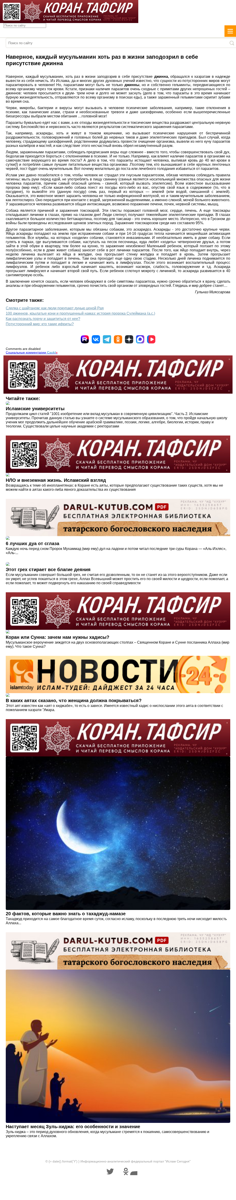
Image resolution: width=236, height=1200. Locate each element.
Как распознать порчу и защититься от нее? (43, 319)
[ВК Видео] (151, 339)
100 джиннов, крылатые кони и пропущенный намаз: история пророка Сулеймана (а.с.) (80, 313)
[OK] (118, 339)
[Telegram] (107, 339)
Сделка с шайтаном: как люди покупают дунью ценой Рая (55, 308)
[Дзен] (129, 339)
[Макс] (140, 339)
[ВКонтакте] (96, 339)
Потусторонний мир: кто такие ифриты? (40, 324)
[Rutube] (85, 339)
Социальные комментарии (32, 352)
